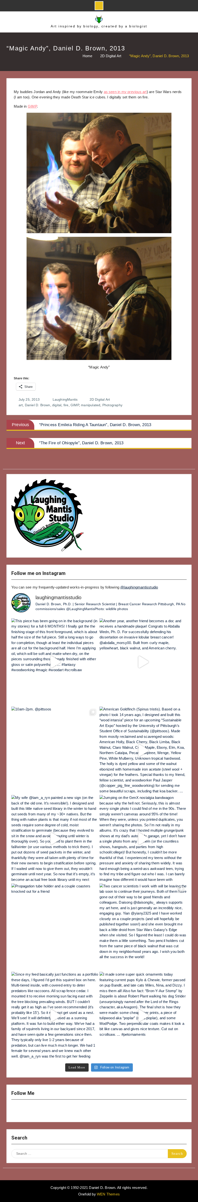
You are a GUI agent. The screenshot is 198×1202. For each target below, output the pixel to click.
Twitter (42, 1111)
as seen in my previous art (125, 92)
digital (56, 405)
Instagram (17, 1111)
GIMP (32, 106)
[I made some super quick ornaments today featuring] (143, 1015)
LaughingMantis (65, 399)
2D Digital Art (100, 399)
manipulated (90, 405)
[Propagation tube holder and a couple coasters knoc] (55, 927)
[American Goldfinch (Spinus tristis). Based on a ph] (143, 750)
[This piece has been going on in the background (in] (55, 662)
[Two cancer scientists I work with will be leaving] (143, 927)
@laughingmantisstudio (139, 587)
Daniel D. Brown (37, 405)
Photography (112, 405)
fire (66, 405)
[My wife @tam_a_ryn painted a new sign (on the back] (55, 839)
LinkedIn (55, 1111)
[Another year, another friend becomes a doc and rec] (143, 662)
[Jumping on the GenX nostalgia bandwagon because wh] (143, 839)
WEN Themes (108, 1194)
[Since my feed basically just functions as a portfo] (55, 1015)
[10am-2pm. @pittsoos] (55, 750)
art (21, 405)
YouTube (30, 1111)
